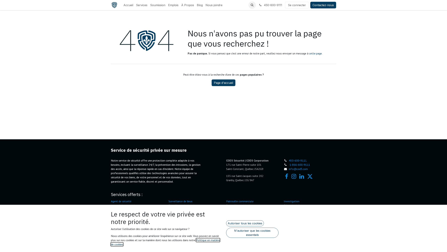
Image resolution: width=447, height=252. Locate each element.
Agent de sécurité (121, 201)
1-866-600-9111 (300, 164)
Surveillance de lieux (180, 201)
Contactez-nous (323, 5)
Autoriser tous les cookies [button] (245, 223)
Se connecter (297, 5)
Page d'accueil (223, 83)
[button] (252, 5)
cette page (315, 53)
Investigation (291, 201)
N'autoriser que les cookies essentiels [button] (252, 233)
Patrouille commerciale (240, 201)
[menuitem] (128, 5)
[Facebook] (286, 176)
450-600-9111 (272, 5)
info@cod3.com (298, 169)
